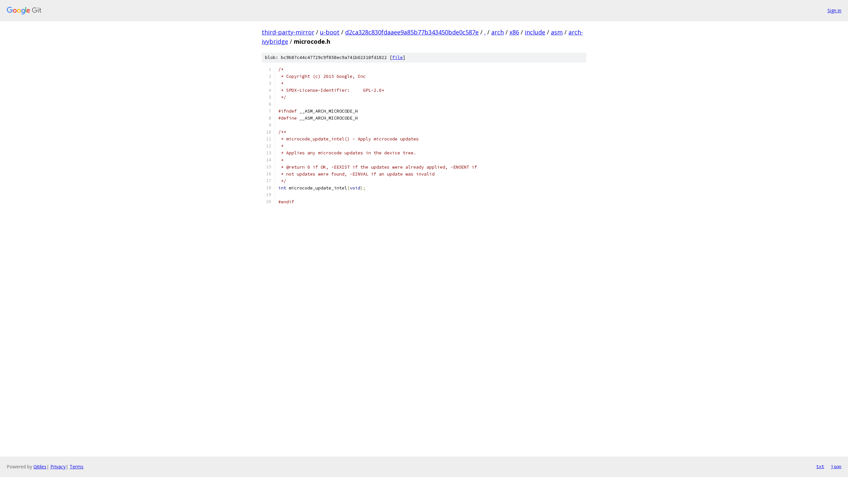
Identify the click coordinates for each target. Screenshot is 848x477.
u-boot (330, 32)
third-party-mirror (288, 32)
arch (497, 32)
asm (557, 32)
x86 (514, 32)
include (535, 32)
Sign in (834, 10)
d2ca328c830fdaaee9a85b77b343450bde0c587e (412, 32)
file (397, 57)
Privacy (58, 466)
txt (820, 466)
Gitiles (39, 466)
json (836, 466)
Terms (76, 466)
